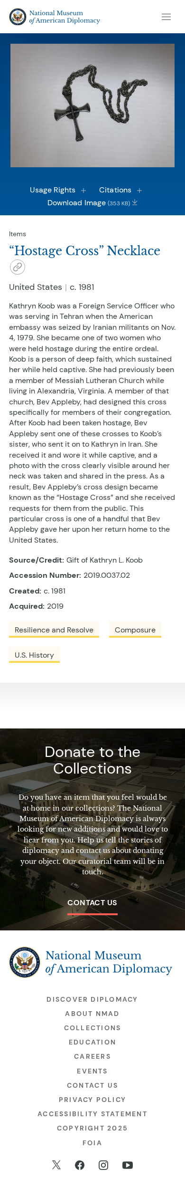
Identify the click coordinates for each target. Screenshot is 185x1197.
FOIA (92, 1143)
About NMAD (92, 1013)
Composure (135, 630)
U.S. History (34, 655)
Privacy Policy (92, 1099)
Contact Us (92, 903)
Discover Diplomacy (92, 999)
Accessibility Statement (92, 1114)
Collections (92, 1028)
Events (92, 1071)
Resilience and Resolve (54, 630)
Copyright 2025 (92, 1128)
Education (92, 1042)
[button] (17, 269)
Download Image (88, 203)
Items (17, 234)
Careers (92, 1056)
